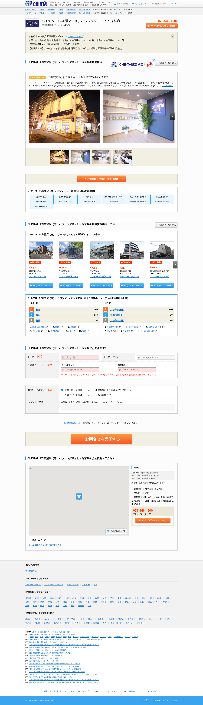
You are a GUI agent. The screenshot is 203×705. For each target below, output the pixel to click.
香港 (31, 637)
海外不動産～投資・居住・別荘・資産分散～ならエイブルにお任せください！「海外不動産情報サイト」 (66, 639)
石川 (152, 598)
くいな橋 (36, 331)
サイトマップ (83, 691)
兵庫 (87, 602)
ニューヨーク (116, 623)
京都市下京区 (112, 327)
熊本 (57, 606)
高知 (27, 606)
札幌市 (28, 619)
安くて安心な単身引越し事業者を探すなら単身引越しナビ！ (50, 677)
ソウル (75, 637)
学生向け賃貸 (57, 632)
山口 (142, 602)
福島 (74, 598)
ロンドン (140, 623)
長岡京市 (126, 331)
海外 (105, 623)
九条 (70, 331)
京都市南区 (133, 327)
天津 (69, 637)
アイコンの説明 (153, 691)
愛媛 (165, 602)
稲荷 (57, 327)
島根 (119, 602)
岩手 (44, 598)
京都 (84, 331)
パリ (109, 637)
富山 (144, 598)
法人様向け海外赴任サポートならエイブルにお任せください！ (51, 642)
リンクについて (98, 691)
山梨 (167, 598)
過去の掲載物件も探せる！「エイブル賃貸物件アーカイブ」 (50, 653)
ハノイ (127, 637)
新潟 (136, 598)
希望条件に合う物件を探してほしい (113, 390)
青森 (37, 598)
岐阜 (35, 602)
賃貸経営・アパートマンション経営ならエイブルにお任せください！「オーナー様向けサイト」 (63, 674)
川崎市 (81, 619)
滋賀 (65, 602)
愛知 (50, 602)
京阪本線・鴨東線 (33, 584)
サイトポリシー (114, 691)
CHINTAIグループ (160, 700)
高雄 (41, 637)
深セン (58, 637)
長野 (27, 602)
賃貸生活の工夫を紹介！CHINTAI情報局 (43, 658)
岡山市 (38, 623)
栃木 (89, 598)
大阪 (80, 602)
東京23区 (71, 619)
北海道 (28, 598)
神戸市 (28, 623)
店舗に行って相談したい (76, 390)
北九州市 (57, 623)
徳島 (150, 602)
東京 (119, 598)
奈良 (95, 602)
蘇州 (52, 637)
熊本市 (77, 623)
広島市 (47, 623)
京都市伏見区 (117, 309)
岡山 (127, 602)
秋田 (59, 598)
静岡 (42, 602)
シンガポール (118, 637)
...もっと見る (167, 86)
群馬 (97, 598)
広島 (135, 602)
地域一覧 (58, 691)
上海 (47, 637)
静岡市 (112, 619)
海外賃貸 (66, 632)
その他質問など (103, 395)
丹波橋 (73, 327)
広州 (64, 637)
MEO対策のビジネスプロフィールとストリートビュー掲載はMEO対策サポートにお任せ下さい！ (63, 682)
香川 (157, 602)
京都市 (151, 619)
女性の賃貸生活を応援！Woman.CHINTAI (44, 661)
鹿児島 (81, 606)
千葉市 (60, 619)
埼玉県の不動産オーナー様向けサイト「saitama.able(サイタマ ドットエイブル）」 (59, 647)
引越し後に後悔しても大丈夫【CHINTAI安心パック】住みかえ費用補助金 (55, 669)
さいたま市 (49, 619)
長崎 (50, 606)
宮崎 (72, 606)
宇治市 (109, 331)
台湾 (36, 637)
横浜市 (91, 619)
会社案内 (145, 700)
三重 (57, 602)
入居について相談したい (76, 395)
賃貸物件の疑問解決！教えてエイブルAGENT (45, 655)
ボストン (129, 623)
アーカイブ (69, 691)
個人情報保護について (133, 691)
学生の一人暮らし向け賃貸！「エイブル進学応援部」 (48, 650)
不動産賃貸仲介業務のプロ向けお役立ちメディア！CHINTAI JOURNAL (54, 666)
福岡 (35, 606)
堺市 (169, 619)
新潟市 (142, 619)
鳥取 (112, 602)
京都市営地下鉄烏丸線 (53, 584)
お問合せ (47, 691)
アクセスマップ (75, 36)
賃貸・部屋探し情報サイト (42, 632)
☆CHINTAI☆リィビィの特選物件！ (46, 545)
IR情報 (175, 700)
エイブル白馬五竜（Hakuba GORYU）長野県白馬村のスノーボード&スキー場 (57, 672)
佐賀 (42, 606)
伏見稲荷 (54, 331)
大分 (65, 606)
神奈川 (128, 598)
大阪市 (161, 619)
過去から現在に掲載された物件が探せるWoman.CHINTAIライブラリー (54, 663)
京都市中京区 (117, 320)
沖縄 (89, 606)
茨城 (82, 598)
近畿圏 (96, 623)
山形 (67, 598)
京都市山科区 (154, 327)
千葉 (112, 598)
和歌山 (103, 602)
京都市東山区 (117, 315)
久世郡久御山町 (147, 331)
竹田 (38, 315)
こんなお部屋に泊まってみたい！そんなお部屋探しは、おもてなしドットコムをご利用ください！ (64, 645)
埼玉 (104, 598)
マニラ (134, 637)
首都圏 (87, 623)
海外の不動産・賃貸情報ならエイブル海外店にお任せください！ (52, 634)
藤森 (38, 309)
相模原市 (101, 619)
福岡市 (68, 623)
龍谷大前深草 (38, 327)
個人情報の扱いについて (73, 423)
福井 (159, 598)
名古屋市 (131, 619)
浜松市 (121, 619)
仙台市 (38, 619)
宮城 (52, 598)
